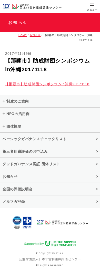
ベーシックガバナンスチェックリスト (35, 139)
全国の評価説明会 (18, 189)
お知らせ (35, 35)
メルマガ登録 (14, 202)
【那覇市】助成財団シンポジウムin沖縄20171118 (47, 84)
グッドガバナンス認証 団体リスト (31, 164)
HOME (22, 35)
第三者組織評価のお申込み (25, 151)
